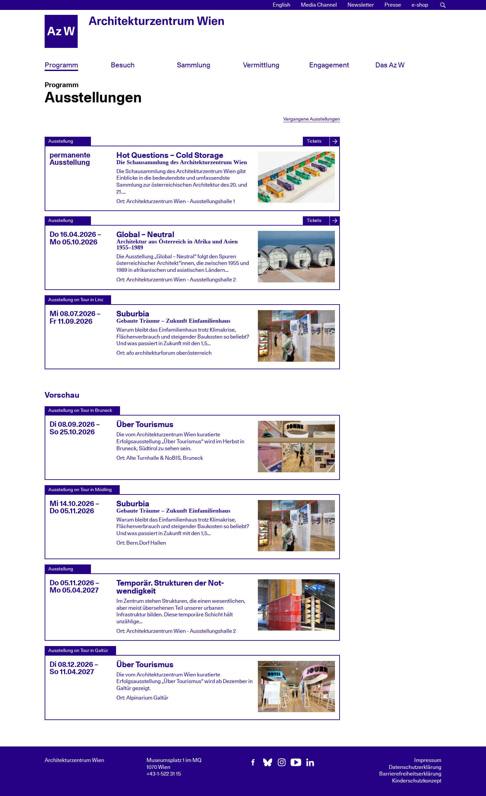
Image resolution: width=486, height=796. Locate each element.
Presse (393, 5)
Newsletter (360, 5)
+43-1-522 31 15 (163, 774)
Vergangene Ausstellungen (311, 119)
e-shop (420, 5)
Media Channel (319, 5)
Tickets (314, 141)
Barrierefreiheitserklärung (410, 774)
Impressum (427, 760)
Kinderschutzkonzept (416, 780)
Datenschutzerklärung (415, 767)
